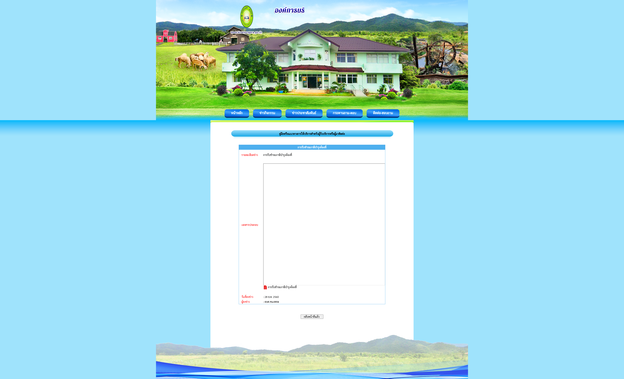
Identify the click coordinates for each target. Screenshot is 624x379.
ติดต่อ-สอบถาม (383, 113)
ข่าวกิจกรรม (267, 113)
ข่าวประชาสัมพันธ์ (304, 113)
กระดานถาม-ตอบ (344, 113)
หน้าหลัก (237, 113)
